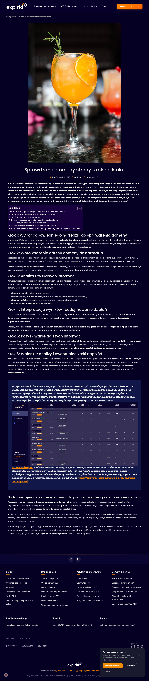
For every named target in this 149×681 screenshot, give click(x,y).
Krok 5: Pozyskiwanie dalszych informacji (28, 223)
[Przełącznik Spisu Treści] (78, 208)
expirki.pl (78, 177)
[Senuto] (43, 646)
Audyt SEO (11, 596)
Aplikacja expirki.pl (49, 578)
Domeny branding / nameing (54, 592)
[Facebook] (70, 559)
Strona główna (10, 17)
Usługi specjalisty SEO (87, 587)
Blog (104, 6)
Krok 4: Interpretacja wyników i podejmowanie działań (34, 220)
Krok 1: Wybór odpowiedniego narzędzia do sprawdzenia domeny (38, 211)
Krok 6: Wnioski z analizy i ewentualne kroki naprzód (33, 226)
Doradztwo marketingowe (17, 578)
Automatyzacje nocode (16, 583)
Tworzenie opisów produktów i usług (20, 602)
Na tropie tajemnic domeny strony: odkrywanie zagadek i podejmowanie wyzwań (46, 228)
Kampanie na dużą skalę (88, 592)
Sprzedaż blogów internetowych (126, 587)
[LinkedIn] (78, 559)
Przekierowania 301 (50, 596)
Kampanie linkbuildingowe (18, 592)
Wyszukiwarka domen (122, 578)
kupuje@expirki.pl (87, 670)
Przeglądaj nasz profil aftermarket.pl (22, 625)
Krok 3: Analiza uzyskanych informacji (27, 217)
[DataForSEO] (27, 646)
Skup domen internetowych (124, 592)
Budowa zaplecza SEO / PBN (125, 604)
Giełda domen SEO (50, 583)
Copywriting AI (83, 583)
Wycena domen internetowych (55, 605)
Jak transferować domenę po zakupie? (117, 625)
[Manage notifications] (6, 675)
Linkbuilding (82, 578)
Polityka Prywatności (34, 676)
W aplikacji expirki (22, 467)
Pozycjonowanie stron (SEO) (90, 600)
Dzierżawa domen (49, 600)
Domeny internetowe (44, 6)
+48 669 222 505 (66, 670)
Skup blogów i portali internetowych (121, 598)
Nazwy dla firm (90, 6)
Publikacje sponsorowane (88, 596)
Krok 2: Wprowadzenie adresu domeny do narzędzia (33, 214)
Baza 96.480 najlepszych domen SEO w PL (72, 625)
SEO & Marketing (68, 6)
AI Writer (10, 587)
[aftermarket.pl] (11, 646)
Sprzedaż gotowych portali (124, 583)
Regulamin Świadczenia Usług (56, 676)
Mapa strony (76, 676)
